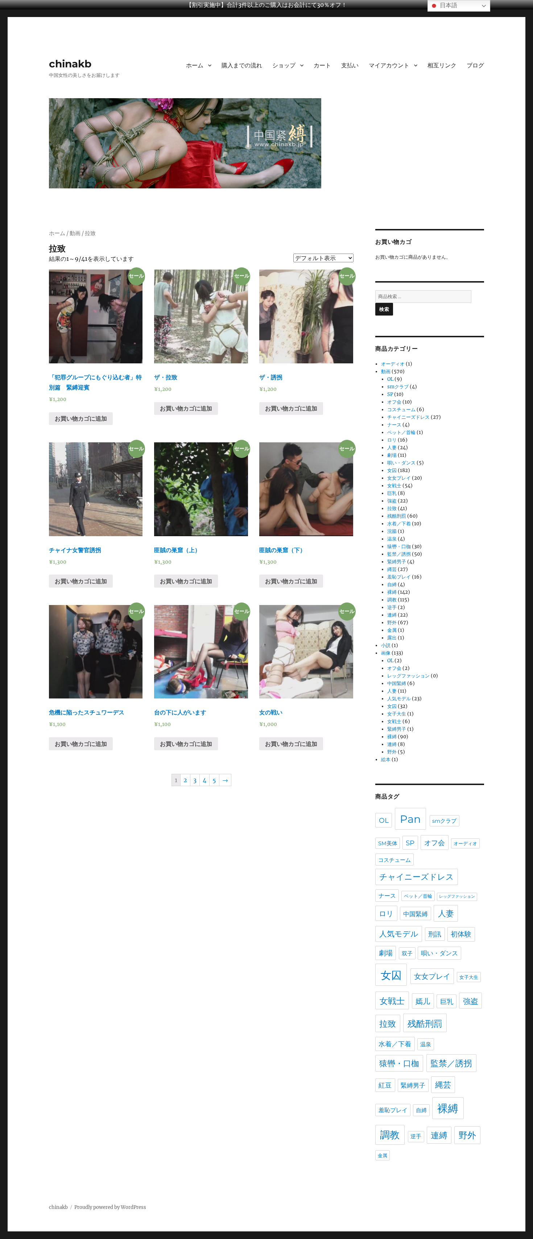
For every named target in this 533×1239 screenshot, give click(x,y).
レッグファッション (408, 676)
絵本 (386, 759)
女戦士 (394, 486)
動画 (75, 233)
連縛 (392, 615)
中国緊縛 (396, 683)
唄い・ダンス (401, 463)
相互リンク (441, 65)
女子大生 (396, 714)
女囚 (392, 470)
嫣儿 (423, 1001)
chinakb (70, 64)
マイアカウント (389, 65)
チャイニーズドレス (408, 417)
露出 (392, 638)
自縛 (392, 584)
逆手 (392, 607)
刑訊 (434, 934)
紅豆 (385, 1085)
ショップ (284, 65)
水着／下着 (399, 524)
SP (390, 394)
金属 (392, 630)
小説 (386, 645)
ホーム (194, 65)
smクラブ (398, 387)
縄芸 (392, 569)
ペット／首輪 (401, 432)
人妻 (392, 448)
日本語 (447, 5)
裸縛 (392, 592)
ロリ (392, 440)
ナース (394, 425)
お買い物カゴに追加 (81, 418)
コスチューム (401, 409)
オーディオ (393, 364)
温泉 (392, 539)
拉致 (392, 508)
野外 (392, 623)
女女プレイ (399, 478)
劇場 (392, 455)
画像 (386, 653)
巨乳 (392, 493)
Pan (410, 819)
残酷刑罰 (396, 516)
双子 (407, 953)
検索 (384, 309)
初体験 (461, 934)
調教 (392, 600)
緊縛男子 (396, 562)
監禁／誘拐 (399, 554)
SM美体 (387, 843)
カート (322, 65)
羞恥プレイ (399, 577)
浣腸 (392, 531)
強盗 (392, 501)
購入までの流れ (242, 65)
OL (390, 379)
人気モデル (399, 699)
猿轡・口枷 (399, 546)
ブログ (475, 65)
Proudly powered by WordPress (110, 1207)
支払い (350, 65)
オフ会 (394, 402)
